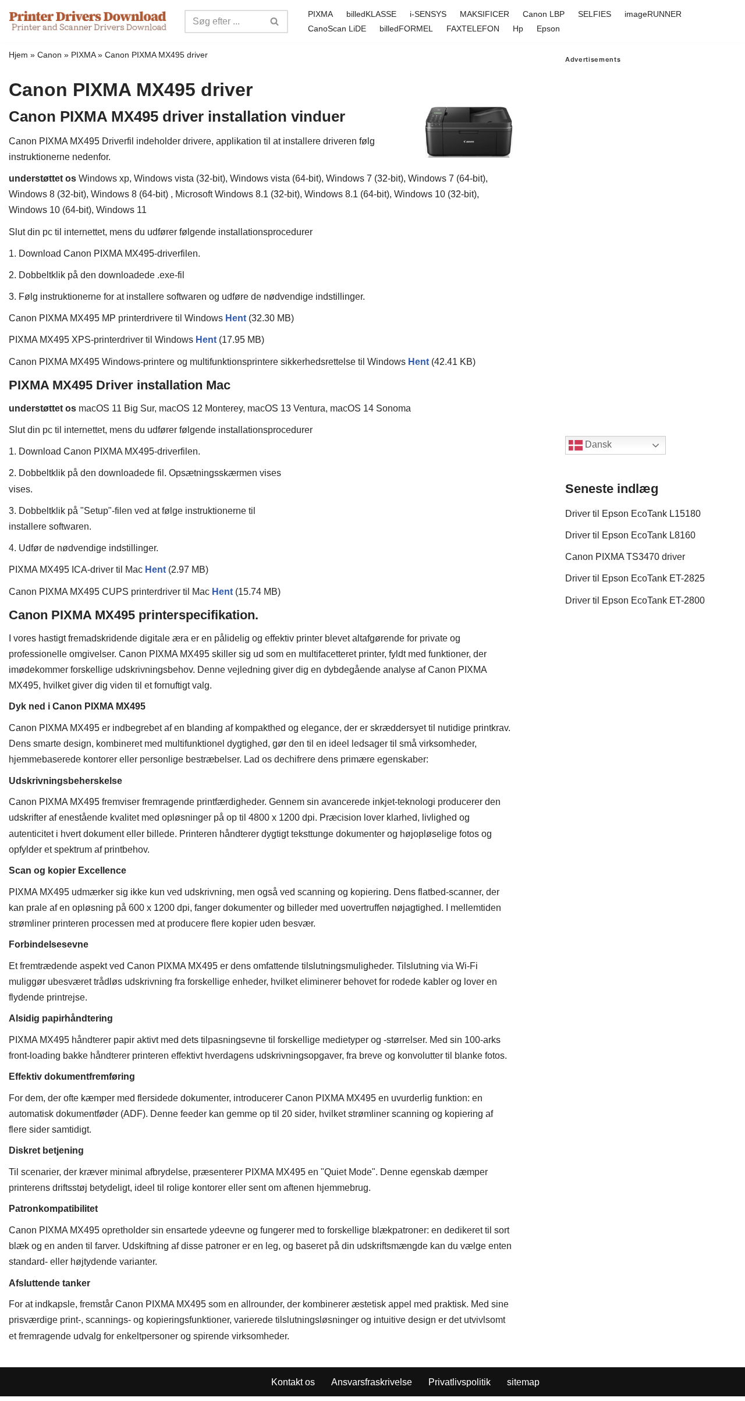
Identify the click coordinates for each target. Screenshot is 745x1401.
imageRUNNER (653, 14)
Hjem (18, 54)
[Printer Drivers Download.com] (88, 21)
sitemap (523, 1382)
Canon (49, 54)
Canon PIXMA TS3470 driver (625, 557)
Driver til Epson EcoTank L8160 (630, 535)
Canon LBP (544, 14)
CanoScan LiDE (337, 28)
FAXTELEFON (472, 28)
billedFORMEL (406, 28)
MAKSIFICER (484, 14)
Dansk (597, 445)
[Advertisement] (650, 238)
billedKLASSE (371, 14)
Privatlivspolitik (459, 1382)
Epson (548, 28)
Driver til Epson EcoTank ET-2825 (635, 578)
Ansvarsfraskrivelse (371, 1382)
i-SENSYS (428, 14)
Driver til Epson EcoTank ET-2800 (635, 600)
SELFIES (594, 14)
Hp (518, 28)
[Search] (275, 21)
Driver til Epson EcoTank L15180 (633, 514)
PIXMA (320, 14)
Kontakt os (293, 1382)
